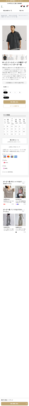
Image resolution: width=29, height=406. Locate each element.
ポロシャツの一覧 (13, 15)
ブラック (6, 97)
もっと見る (23, 182)
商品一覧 (21, 10)
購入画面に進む (14, 102)
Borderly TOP (4, 15)
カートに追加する (14, 106)
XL (20, 92)
